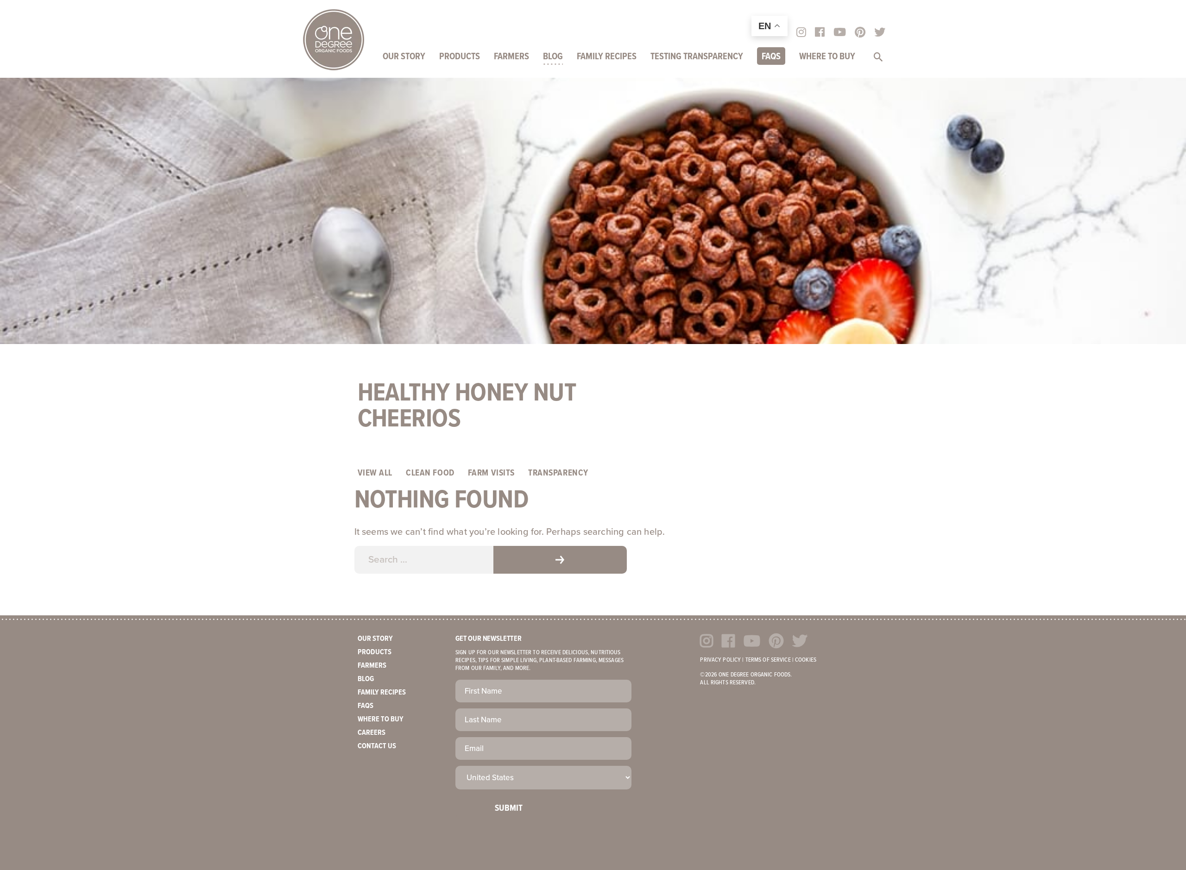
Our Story (404, 57)
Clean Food (430, 473)
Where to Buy (827, 57)
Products (459, 57)
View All (375, 473)
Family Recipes (607, 57)
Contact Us (377, 746)
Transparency (558, 473)
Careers (371, 733)
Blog (553, 57)
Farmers (511, 57)
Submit (509, 808)
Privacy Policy (720, 660)
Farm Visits (491, 473)
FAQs (771, 57)
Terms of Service (768, 660)
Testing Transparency (696, 57)
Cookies (805, 660)
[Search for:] (423, 560)
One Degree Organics (333, 39)
